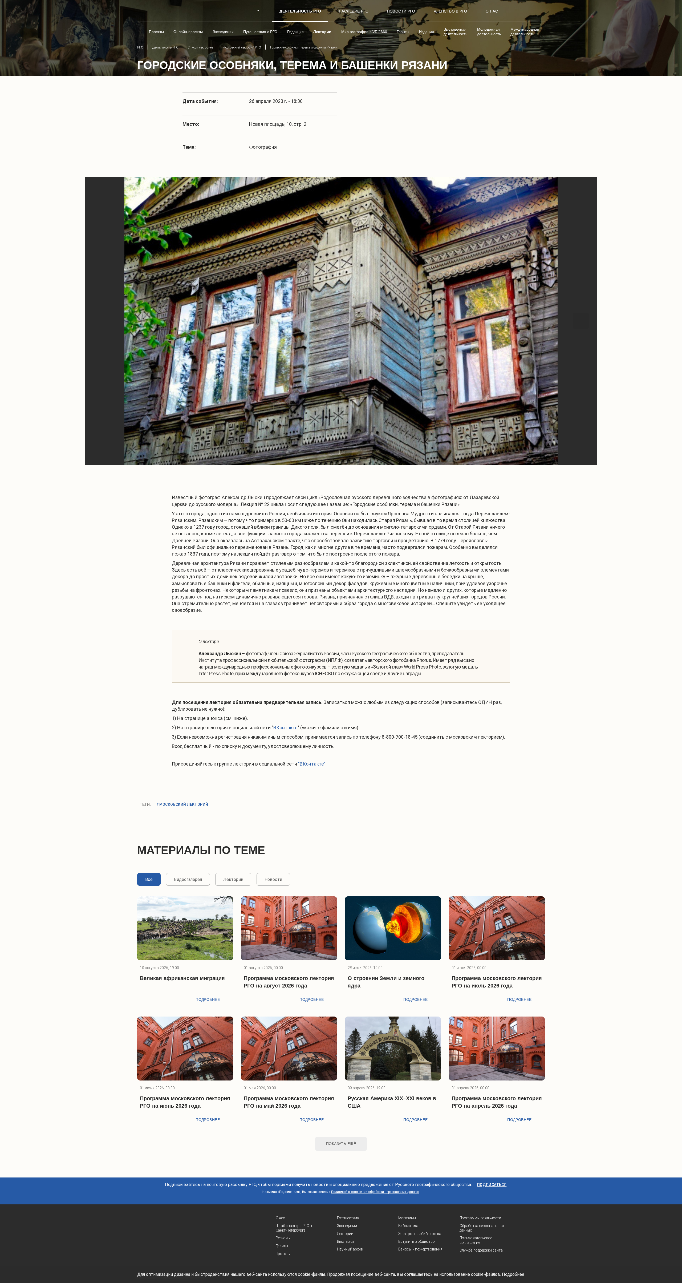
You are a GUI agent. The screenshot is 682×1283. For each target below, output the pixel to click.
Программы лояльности (480, 1218)
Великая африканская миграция (182, 978)
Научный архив (350, 1249)
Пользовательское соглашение (476, 1240)
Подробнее (208, 999)
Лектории (345, 1234)
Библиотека (408, 1226)
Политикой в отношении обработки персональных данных (375, 1192)
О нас (280, 1218)
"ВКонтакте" (312, 764)
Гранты (282, 1246)
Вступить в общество (416, 1241)
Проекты (283, 1254)
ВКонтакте (285, 727)
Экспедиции (347, 1226)
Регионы (283, 1238)
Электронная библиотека (419, 1234)
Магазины (407, 1218)
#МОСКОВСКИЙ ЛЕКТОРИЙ (182, 804)
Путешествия (348, 1218)
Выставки (345, 1241)
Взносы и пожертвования (420, 1249)
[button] (101, 321)
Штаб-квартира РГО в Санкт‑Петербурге (294, 1228)
